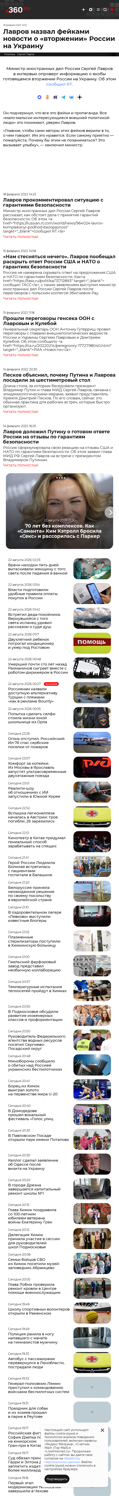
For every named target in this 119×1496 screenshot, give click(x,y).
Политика (9, 54)
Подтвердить (57, 1479)
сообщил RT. (59, 84)
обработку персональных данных (62, 1460)
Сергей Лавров (25, 54)
